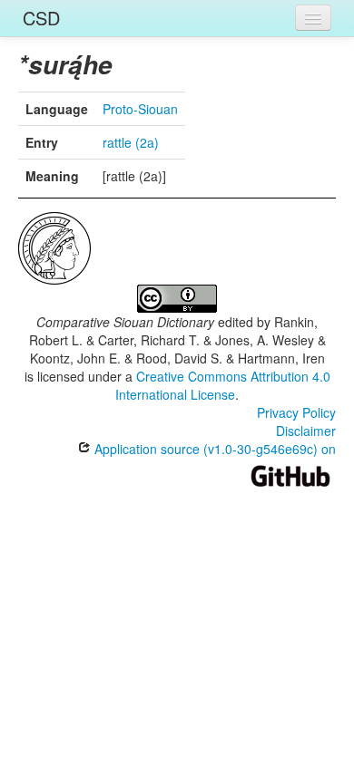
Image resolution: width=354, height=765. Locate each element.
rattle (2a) (131, 142)
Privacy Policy (296, 412)
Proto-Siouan (140, 109)
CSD (41, 18)
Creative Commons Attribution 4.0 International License (222, 385)
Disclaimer (306, 430)
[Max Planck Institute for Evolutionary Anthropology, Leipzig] (54, 246)
